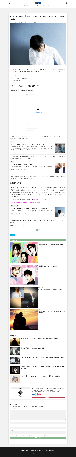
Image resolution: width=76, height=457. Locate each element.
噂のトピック (38, 450)
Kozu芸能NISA (47, 397)
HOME (11, 9)
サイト (11, 430)
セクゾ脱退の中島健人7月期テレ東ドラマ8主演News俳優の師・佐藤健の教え (41, 376)
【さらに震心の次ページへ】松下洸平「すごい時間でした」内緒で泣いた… (26, 202)
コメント (12, 408)
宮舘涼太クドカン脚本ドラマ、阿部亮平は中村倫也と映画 (50, 244)
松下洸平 (34, 22)
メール (11, 425)
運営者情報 (26, 5)
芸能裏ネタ (22, 450)
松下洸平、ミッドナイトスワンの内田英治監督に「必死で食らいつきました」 (41, 338)
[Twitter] (12, 235)
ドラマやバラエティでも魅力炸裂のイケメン (20, 78)
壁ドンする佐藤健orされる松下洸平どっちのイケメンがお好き (27, 144)
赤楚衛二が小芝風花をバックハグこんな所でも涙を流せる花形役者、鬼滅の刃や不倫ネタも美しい (43, 367)
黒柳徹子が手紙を (15, 80)
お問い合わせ (38, 5)
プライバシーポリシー (46, 5)
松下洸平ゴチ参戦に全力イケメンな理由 (21, 164)
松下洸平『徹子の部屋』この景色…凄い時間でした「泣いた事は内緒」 (29, 208)
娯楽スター (26, 22)
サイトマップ (32, 5)
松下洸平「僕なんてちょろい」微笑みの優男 (32, 348)
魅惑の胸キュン (52, 450)
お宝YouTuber (45, 450)
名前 (11, 421)
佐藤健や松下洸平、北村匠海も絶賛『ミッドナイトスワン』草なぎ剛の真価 (51, 312)
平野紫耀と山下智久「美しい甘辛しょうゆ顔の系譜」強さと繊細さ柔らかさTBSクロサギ (43, 358)
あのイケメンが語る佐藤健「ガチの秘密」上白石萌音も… (50, 289)
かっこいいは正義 (20, 22)
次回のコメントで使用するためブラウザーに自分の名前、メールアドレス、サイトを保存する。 (30, 435)
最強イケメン (31, 22)
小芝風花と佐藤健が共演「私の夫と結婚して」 (48, 266)
